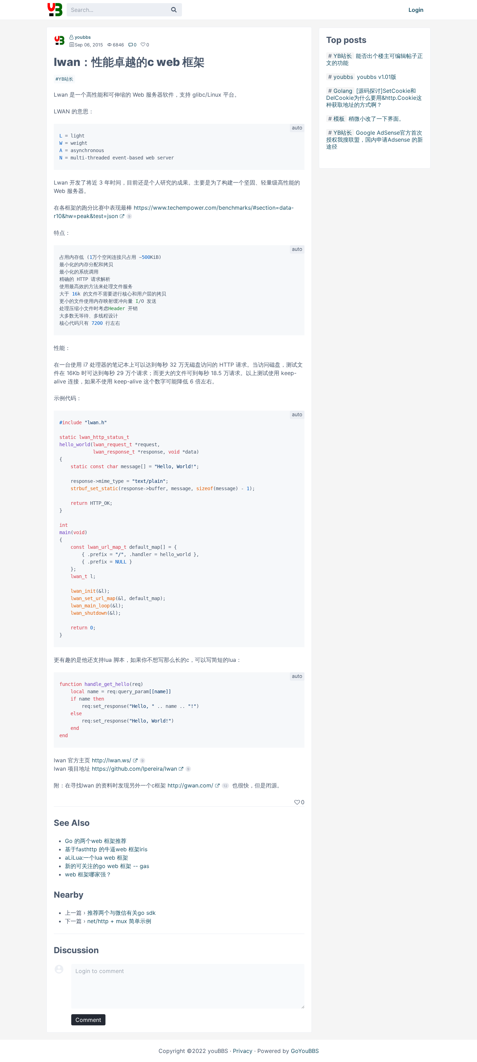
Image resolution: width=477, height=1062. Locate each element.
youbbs (83, 37)
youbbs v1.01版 (376, 76)
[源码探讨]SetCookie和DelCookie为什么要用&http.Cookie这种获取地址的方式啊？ (374, 97)
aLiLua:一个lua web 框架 (96, 857)
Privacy (242, 1050)
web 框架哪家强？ (88, 874)
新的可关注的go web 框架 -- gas (107, 865)
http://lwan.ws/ (111, 760)
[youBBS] (54, 9)
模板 (339, 118)
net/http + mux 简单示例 (119, 921)
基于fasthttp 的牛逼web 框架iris (106, 849)
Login (416, 9)
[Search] (174, 9)
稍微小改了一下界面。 (376, 118)
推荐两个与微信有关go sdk (121, 912)
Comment (88, 1019)
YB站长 (65, 79)
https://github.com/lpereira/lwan (134, 768)
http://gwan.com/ (190, 785)
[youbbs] (59, 42)
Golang (342, 90)
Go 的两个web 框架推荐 (95, 840)
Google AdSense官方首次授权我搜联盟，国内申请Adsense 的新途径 (374, 139)
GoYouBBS (305, 1050)
